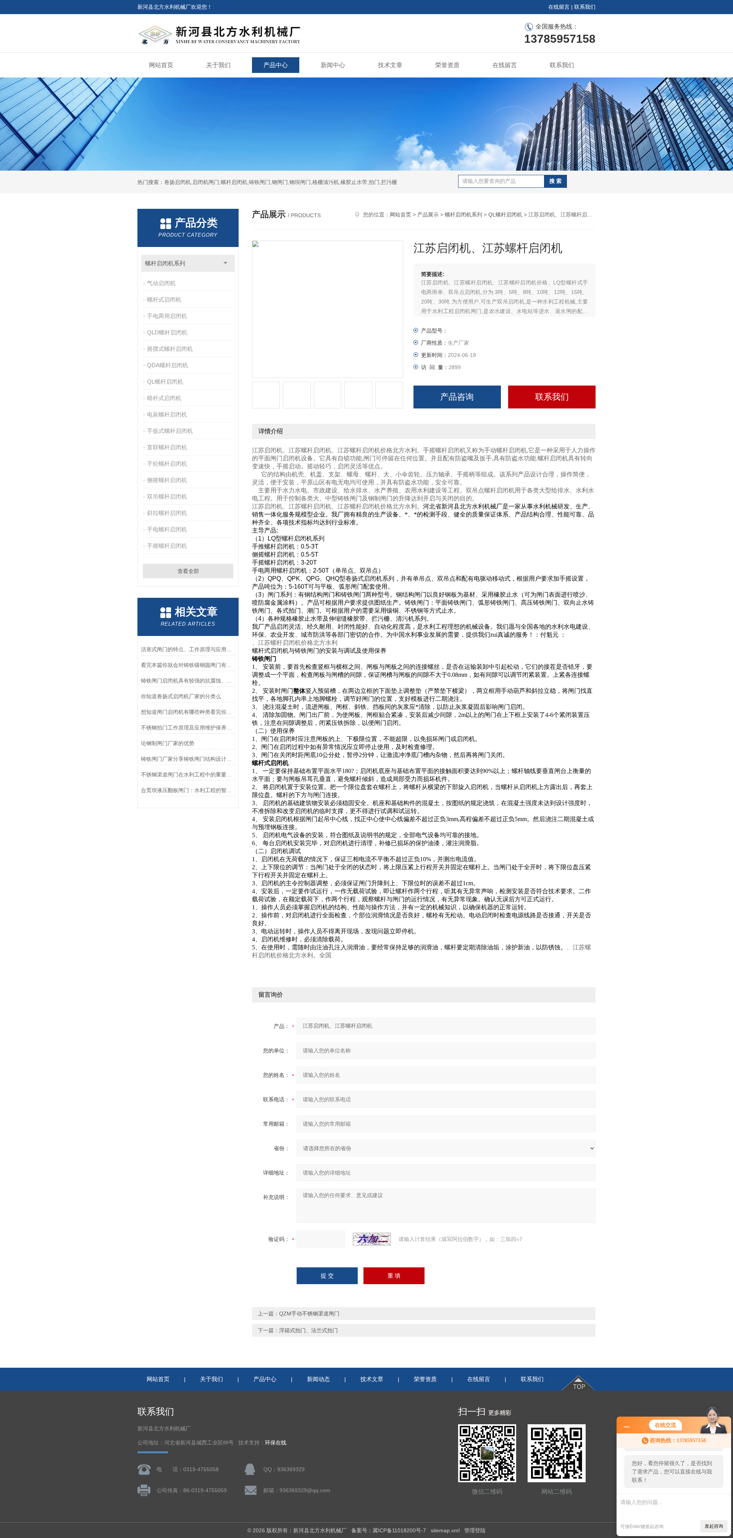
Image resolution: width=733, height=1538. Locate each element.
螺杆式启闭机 (164, 299)
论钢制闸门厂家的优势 (167, 743)
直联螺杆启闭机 (167, 447)
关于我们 (218, 65)
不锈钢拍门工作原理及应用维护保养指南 (188, 728)
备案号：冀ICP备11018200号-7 (388, 1530)
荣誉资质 (447, 65)
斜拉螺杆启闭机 (167, 513)
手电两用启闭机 (167, 316)
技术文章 (390, 65)
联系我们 (585, 7)
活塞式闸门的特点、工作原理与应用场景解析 (188, 649)
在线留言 (559, 7)
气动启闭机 (161, 283)
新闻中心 (333, 65)
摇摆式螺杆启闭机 (170, 348)
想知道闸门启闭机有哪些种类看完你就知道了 (188, 712)
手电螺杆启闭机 (167, 529)
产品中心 (275, 65)
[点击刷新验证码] (372, 1239)
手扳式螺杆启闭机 (170, 431)
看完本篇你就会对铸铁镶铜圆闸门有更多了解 (188, 665)
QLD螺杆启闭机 (167, 332)
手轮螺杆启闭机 (167, 463)
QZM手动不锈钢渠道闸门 (309, 1313)
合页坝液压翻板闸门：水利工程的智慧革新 (188, 790)
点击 (225, 263)
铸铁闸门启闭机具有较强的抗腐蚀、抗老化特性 (188, 681)
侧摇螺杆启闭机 (167, 480)
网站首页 (161, 65)
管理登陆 (475, 1530)
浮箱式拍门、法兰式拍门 (308, 1330)
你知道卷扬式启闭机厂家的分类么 (181, 696)
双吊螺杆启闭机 (167, 496)
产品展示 (428, 214)
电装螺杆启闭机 (167, 414)
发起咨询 (714, 1526)
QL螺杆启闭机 (165, 381)
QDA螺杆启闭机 (167, 365)
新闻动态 (318, 1379)
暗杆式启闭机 (164, 398)
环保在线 (275, 1443)
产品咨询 (457, 397)
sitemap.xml (445, 1530)
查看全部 (188, 571)
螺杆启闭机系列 (165, 263)
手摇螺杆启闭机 (167, 545)
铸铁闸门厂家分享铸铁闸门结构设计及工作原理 (188, 759)
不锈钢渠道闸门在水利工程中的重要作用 (188, 774)
